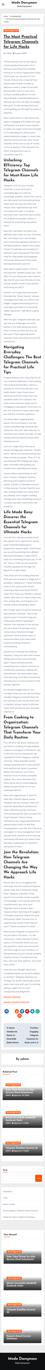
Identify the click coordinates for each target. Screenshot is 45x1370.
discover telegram (12, 997)
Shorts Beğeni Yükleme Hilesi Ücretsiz (20, 1211)
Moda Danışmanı (24, 2)
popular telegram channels (16, 1002)
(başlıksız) (7, 1191)
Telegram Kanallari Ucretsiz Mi (22, 1148)
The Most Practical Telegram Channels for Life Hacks (21, 42)
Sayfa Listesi (9, 1204)
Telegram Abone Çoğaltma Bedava (19, 1217)
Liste (5, 1198)
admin (9, 53)
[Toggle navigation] (3, 4)
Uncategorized (11, 31)
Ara (5, 1170)
